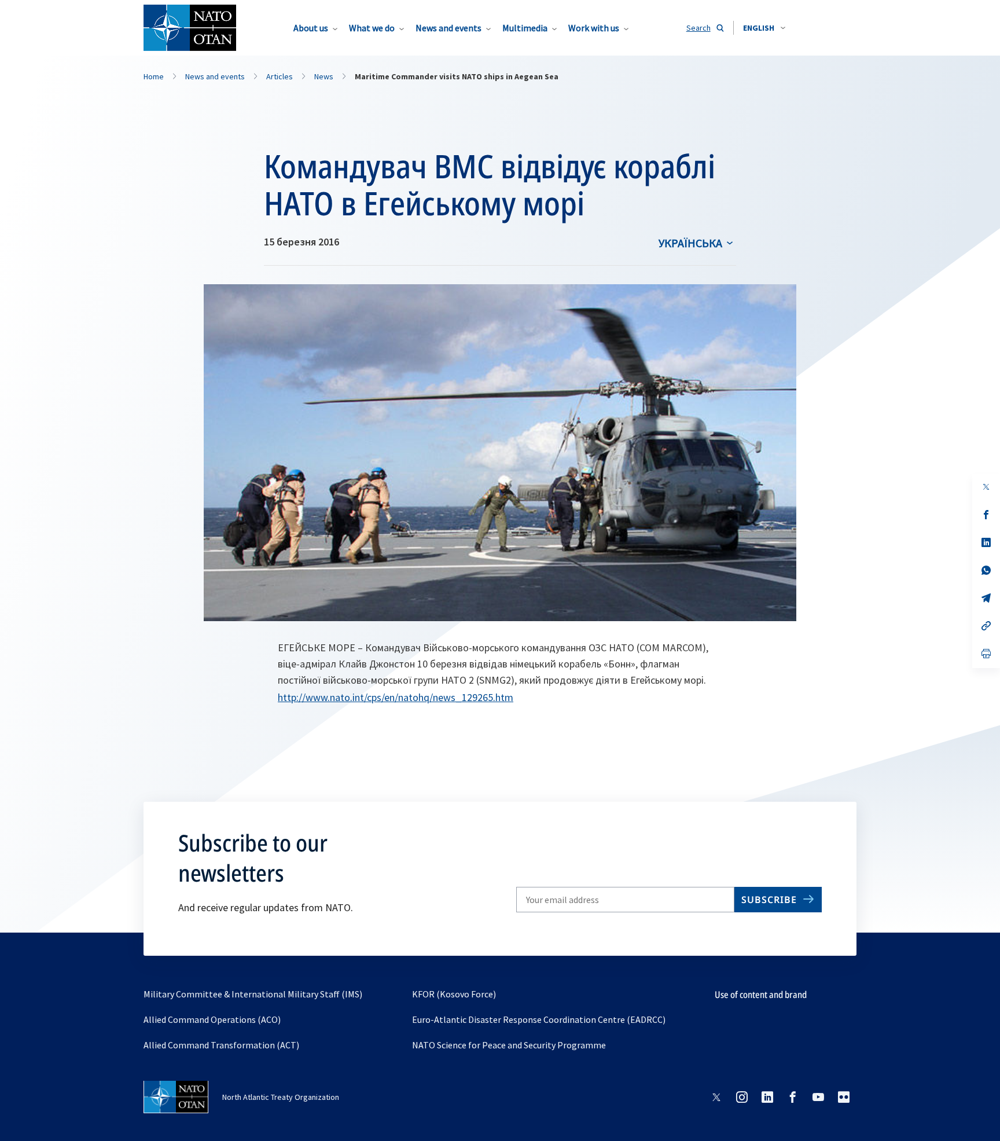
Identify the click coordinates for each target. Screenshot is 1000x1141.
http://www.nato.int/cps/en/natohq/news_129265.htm (395, 697)
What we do (372, 28)
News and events (448, 28)
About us (310, 28)
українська (690, 243)
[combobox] (764, 28)
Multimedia (524, 28)
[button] (764, 28)
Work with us (593, 28)
